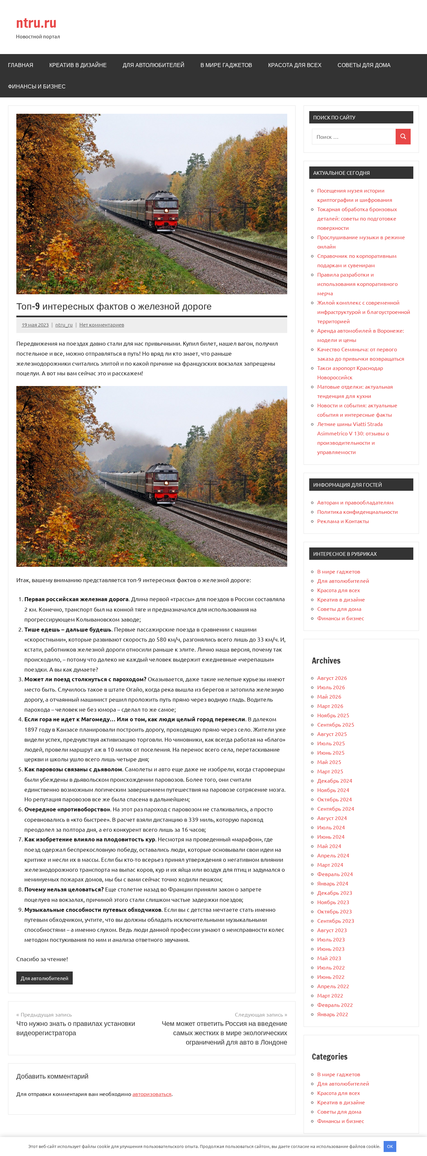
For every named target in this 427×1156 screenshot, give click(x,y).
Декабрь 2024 (334, 780)
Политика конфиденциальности (357, 511)
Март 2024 (330, 864)
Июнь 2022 (331, 976)
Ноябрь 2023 (333, 901)
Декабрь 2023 (334, 892)
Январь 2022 (332, 1014)
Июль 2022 (331, 967)
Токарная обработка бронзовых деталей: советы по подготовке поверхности (357, 218)
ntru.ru (36, 22)
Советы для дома (364, 65)
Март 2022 (330, 995)
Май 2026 (329, 696)
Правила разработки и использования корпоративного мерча (357, 283)
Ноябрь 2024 (333, 789)
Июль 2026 (331, 687)
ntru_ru (64, 324)
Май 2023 (329, 957)
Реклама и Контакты (343, 520)
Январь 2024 (332, 883)
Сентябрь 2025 (335, 724)
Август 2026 (332, 677)
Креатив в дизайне (78, 65)
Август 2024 (332, 817)
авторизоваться (151, 1093)
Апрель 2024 (333, 855)
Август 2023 (332, 929)
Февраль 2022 (335, 1004)
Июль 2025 (331, 743)
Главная (20, 65)
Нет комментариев (101, 324)
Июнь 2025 (331, 752)
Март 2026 (330, 705)
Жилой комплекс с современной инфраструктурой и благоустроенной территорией (363, 311)
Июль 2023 (331, 939)
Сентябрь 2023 (335, 920)
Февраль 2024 (335, 873)
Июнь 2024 (331, 836)
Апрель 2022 (333, 986)
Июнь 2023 (331, 948)
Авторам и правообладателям (355, 502)
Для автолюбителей (153, 65)
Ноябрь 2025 (333, 715)
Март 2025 (330, 771)
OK (390, 1146)
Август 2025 (332, 733)
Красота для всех (295, 65)
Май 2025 (329, 761)
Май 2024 (329, 845)
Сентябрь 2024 (335, 808)
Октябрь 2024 (334, 799)
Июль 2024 (331, 827)
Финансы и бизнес (37, 86)
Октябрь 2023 (334, 911)
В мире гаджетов (226, 65)
